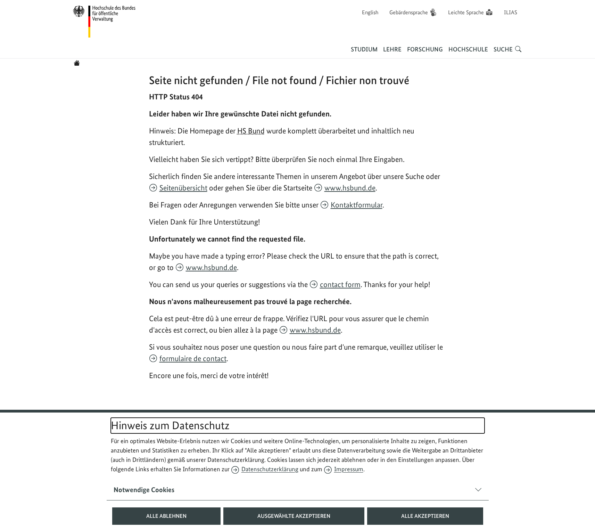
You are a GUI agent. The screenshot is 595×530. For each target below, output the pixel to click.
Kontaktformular (356, 204)
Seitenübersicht (183, 187)
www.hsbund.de (349, 187)
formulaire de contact (192, 358)
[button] (166, 516)
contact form (340, 284)
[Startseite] (77, 63)
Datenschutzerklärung (269, 469)
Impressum (348, 469)
